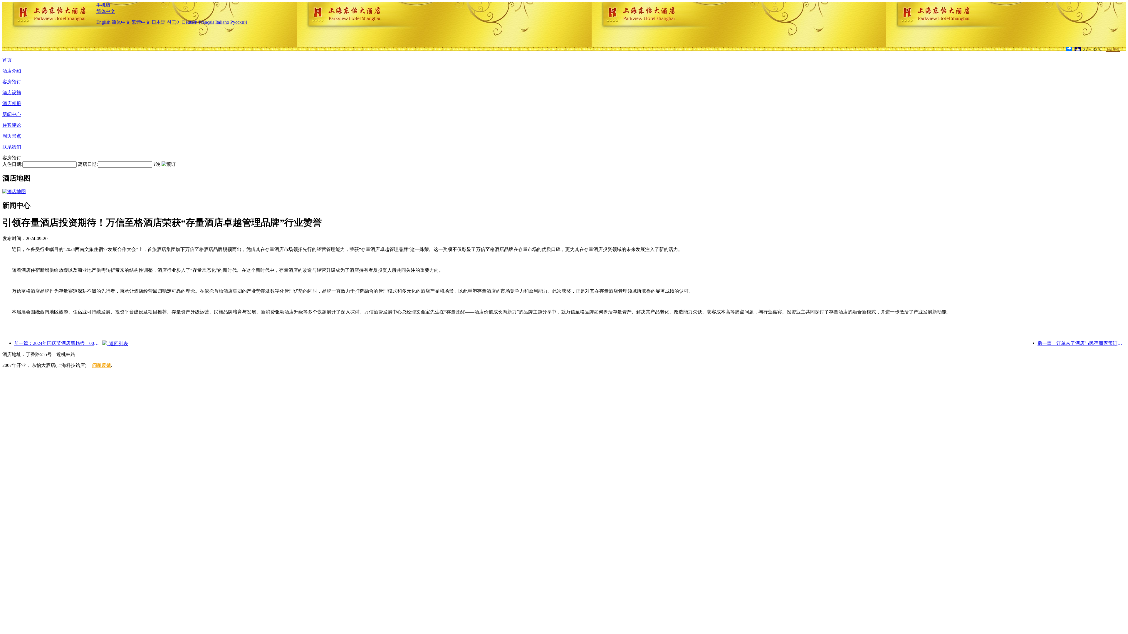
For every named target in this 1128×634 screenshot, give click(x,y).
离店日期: (88, 164)
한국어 (174, 22)
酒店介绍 (11, 70)
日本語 (159, 22)
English (103, 22)
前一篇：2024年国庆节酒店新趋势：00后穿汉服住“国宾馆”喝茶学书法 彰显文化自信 (58, 343)
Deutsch (189, 22)
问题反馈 (101, 365)
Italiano (222, 22)
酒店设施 (11, 92)
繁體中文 (141, 22)
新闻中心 (11, 114)
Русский (238, 22)
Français (206, 22)
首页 (7, 60)
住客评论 (11, 125)
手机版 (103, 5)
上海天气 (1113, 50)
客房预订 (11, 81)
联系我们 (11, 146)
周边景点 (11, 136)
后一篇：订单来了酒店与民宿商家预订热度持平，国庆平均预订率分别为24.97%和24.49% (1082, 343)
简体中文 (105, 11)
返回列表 (117, 343)
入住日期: (12, 164)
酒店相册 (11, 103)
